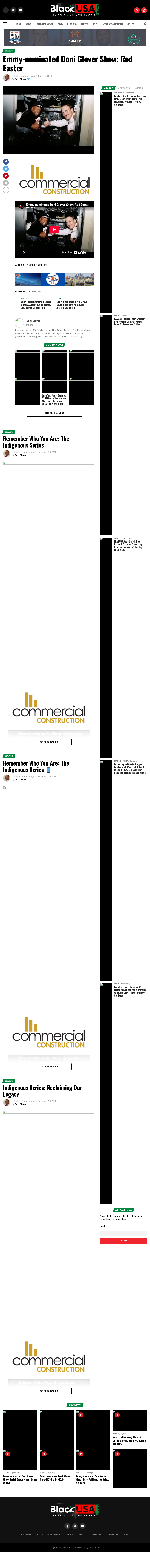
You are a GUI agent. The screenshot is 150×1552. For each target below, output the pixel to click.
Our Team (39, 1534)
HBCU (95, 24)
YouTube (43, 264)
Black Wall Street (77, 24)
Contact (125, 1534)
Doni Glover (20, 79)
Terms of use (69, 1534)
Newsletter (84, 1534)
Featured (37, 291)
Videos (130, 24)
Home (18, 24)
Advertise (113, 1534)
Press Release (99, 1534)
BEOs (60, 24)
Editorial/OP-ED (44, 24)
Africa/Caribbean (112, 24)
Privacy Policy (53, 1534)
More (74, 33)
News (28, 24)
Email (102, 1226)
